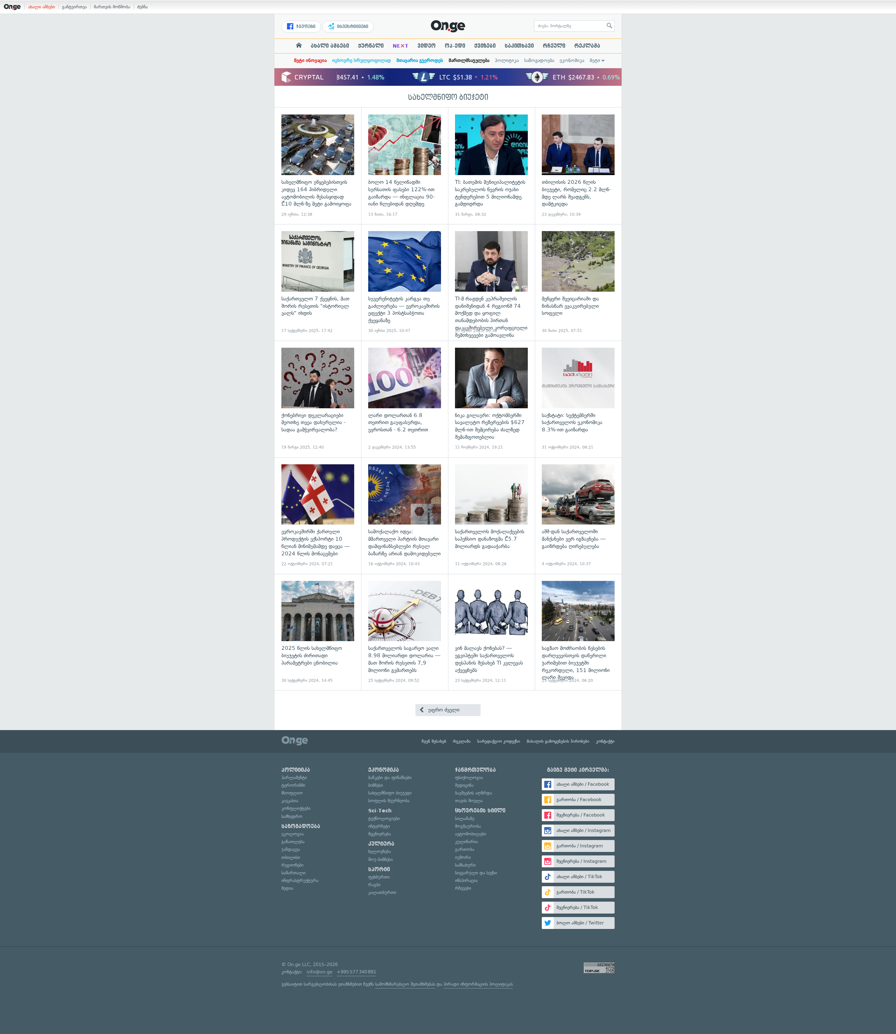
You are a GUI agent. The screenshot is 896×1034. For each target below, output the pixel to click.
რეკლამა (587, 46)
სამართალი (293, 872)
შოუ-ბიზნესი (380, 859)
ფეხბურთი (379, 877)
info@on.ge (319, 971)
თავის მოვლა (469, 800)
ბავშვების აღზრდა (473, 793)
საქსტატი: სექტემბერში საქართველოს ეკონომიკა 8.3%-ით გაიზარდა (578, 399)
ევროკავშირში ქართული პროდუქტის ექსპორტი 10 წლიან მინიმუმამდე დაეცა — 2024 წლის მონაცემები (317, 515)
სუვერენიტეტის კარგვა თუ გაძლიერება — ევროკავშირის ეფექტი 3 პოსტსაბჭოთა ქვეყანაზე (404, 282)
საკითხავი (519, 46)
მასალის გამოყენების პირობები (558, 741)
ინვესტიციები (352, 26)
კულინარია (466, 841)
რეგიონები (292, 865)
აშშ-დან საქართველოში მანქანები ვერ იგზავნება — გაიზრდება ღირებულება (578, 515)
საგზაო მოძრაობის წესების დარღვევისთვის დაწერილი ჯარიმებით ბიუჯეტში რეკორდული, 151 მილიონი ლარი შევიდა (578, 632)
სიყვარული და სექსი (476, 872)
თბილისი (290, 857)
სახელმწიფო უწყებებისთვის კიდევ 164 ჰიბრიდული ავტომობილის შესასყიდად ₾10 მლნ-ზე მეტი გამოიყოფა (317, 165)
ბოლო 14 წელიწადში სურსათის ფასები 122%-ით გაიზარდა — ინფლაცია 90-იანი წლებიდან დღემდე (404, 165)
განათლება (292, 841)
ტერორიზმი (293, 785)
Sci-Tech (380, 810)
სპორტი (379, 869)
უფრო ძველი (443, 710)
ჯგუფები (305, 26)
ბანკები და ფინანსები (390, 777)
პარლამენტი (294, 777)
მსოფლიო (292, 793)
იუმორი (463, 857)
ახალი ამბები (41, 6)
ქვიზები (485, 46)
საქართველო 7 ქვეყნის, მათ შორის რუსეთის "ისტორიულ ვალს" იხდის (317, 282)
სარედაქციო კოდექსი (498, 741)
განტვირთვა (74, 6)
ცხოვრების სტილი (480, 810)
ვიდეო (427, 46)
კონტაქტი (605, 741)
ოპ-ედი (455, 46)
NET (400, 46)
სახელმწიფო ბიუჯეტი (448, 97)
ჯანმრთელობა (475, 770)
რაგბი (374, 884)
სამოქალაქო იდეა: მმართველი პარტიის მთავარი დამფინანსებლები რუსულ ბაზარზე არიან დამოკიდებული (404, 515)
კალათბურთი (382, 892)
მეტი (595, 60)
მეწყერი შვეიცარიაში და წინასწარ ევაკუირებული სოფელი (578, 282)
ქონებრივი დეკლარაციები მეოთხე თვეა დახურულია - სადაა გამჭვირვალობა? (317, 399)
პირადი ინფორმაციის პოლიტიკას (478, 984)
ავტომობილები (470, 834)
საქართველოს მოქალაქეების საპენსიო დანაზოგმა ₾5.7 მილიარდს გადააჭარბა (491, 515)
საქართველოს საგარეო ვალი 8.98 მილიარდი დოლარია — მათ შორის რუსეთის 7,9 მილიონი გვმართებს (404, 632)
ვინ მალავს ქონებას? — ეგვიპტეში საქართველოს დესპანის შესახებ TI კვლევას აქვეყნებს (491, 632)
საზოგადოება (539, 60)
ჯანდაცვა (290, 849)
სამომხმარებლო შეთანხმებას (405, 984)
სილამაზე (464, 818)
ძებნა (142, 6)
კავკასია (289, 800)
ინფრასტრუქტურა (299, 880)
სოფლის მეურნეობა (389, 800)
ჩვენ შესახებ (434, 741)
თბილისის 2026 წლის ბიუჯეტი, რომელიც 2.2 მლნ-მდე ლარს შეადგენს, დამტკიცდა (578, 165)
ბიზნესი (375, 785)
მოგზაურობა (468, 826)
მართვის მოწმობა (112, 6)
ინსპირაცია (466, 880)
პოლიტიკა (507, 60)
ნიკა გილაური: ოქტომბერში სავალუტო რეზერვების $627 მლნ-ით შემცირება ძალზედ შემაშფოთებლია (491, 399)
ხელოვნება (379, 851)
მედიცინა (464, 785)
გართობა (464, 849)
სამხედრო (291, 816)
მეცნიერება (379, 834)
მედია (287, 888)
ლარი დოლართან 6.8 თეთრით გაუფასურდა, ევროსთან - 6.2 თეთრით (404, 399)
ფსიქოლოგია (469, 777)
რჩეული (554, 46)
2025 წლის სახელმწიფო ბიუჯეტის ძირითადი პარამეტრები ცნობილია (317, 632)
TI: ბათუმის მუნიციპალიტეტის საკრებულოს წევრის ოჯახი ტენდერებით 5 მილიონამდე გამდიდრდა (491, 165)
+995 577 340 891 (356, 971)
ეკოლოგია (292, 834)
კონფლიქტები (295, 808)
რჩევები (463, 888)
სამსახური (465, 865)
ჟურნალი (371, 46)
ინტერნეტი (379, 826)
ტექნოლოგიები (384, 818)
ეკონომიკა (572, 60)
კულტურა (381, 844)
